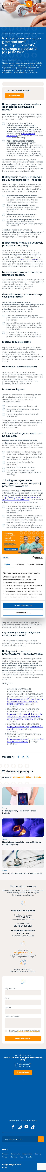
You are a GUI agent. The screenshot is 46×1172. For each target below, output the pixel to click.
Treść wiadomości (12, 1016)
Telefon (8, 1007)
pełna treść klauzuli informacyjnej (28, 1032)
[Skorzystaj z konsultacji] (23, 542)
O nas (4, 1157)
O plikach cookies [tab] (35, 564)
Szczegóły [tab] (19, 564)
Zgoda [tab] (7, 564)
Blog (9, 32)
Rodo (4, 1168)
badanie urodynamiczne (31, 259)
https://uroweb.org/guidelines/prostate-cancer (25, 728)
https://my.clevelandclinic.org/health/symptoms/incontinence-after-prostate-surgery (25, 716)
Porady (37, 777)
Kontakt (29, 1157)
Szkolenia (13, 1157)
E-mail (7, 998)
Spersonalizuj (21, 613)
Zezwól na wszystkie (23, 605)
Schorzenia (15, 1154)
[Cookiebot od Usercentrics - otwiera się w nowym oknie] (32, 557)
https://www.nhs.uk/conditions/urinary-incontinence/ (25, 740)
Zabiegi (38, 1154)
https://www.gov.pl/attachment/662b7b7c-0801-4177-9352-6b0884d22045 (21, 498)
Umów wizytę (14, 95)
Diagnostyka (27, 1154)
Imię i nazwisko (11, 988)
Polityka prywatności (11, 1165)
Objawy (29, 777)
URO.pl (4, 32)
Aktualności (18, 777)
